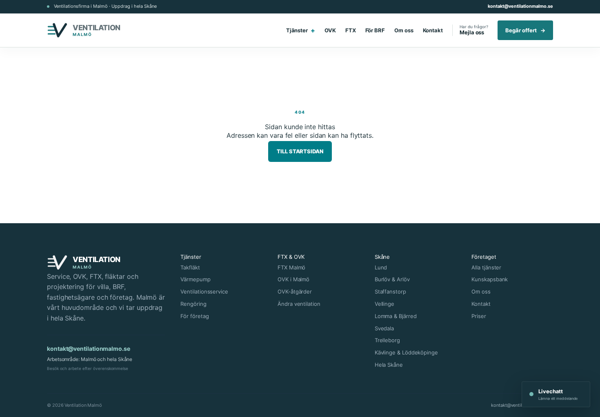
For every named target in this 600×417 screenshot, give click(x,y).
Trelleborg (387, 340)
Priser (478, 316)
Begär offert (525, 30)
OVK (330, 30)
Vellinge (384, 303)
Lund (381, 267)
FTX (350, 30)
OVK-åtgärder (295, 291)
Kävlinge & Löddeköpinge (406, 352)
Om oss (403, 30)
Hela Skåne (389, 364)
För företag (194, 316)
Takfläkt (190, 267)
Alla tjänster (486, 267)
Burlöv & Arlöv (392, 279)
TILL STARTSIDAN (300, 151)
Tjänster (300, 30)
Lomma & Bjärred (396, 316)
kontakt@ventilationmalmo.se (520, 6)
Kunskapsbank (489, 279)
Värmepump (195, 279)
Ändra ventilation (299, 303)
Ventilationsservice (204, 291)
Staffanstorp (390, 291)
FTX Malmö (291, 267)
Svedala (384, 328)
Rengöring (193, 303)
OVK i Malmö (293, 279)
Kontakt (433, 30)
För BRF (375, 30)
